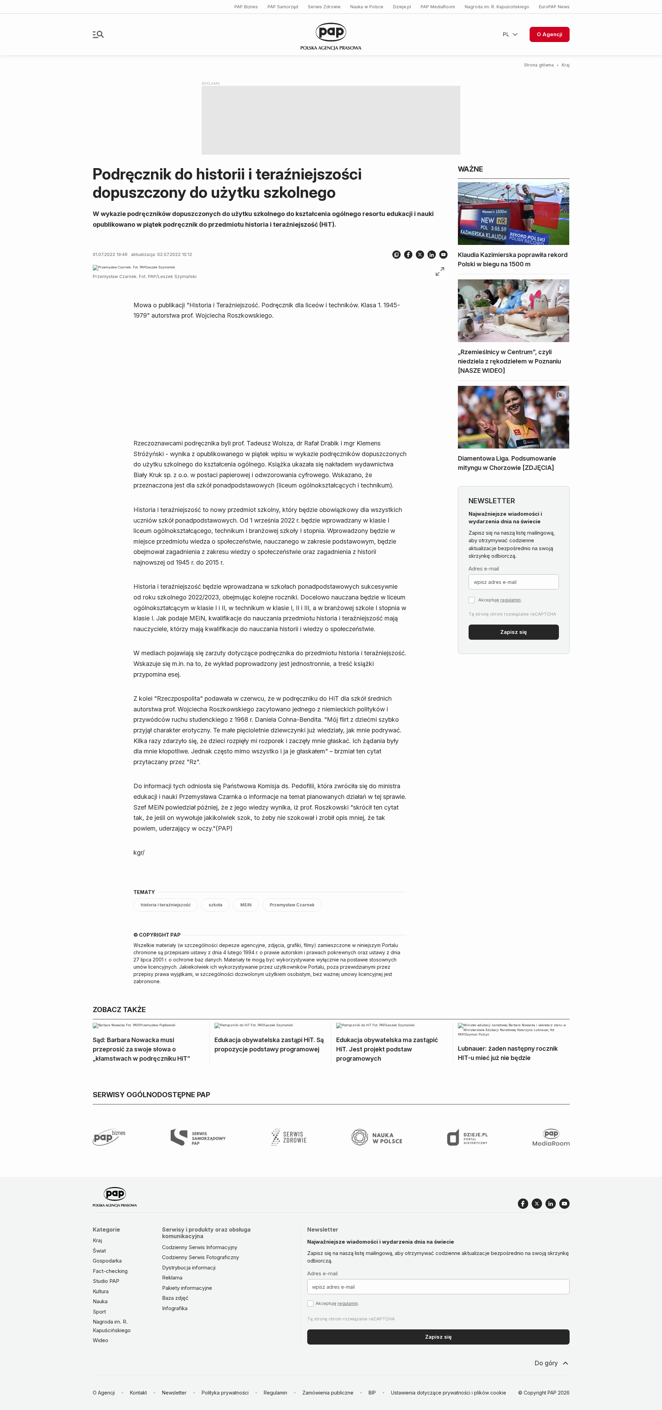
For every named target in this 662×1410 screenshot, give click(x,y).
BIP (372, 1393)
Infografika (175, 1308)
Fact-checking (110, 1271)
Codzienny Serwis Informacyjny (199, 1247)
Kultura (101, 1291)
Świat (99, 1250)
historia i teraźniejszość (166, 904)
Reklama (172, 1277)
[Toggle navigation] (98, 34)
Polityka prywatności (225, 1393)
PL (506, 34)
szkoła (215, 904)
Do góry (546, 1363)
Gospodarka (107, 1260)
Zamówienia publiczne (327, 1393)
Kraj (566, 65)
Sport (99, 1311)
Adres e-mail (484, 568)
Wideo (100, 1340)
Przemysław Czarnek (292, 904)
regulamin (510, 600)
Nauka (100, 1301)
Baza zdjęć (175, 1298)
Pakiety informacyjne (187, 1288)
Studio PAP (106, 1281)
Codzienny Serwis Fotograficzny (200, 1257)
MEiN (246, 904)
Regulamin (275, 1393)
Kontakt (138, 1393)
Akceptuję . (500, 600)
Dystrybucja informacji (188, 1267)
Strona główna (539, 65)
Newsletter (174, 1393)
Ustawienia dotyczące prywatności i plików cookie (448, 1393)
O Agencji (549, 34)
